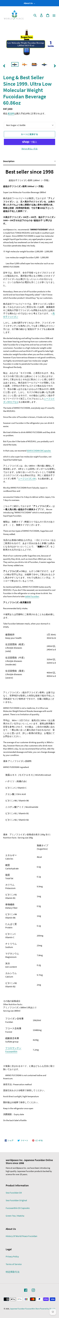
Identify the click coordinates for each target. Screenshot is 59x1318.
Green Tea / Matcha (15, 1215)
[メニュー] (54, 15)
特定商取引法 (12, 1271)
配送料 (11, 113)
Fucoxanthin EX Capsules (18, 1208)
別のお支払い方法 (29, 148)
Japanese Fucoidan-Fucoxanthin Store (25, 1308)
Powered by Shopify (47, 1308)
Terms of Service (14, 1264)
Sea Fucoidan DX (14, 1192)
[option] (15, 65)
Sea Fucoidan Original (16, 1200)
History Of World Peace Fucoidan (21, 1236)
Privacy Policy (12, 1256)
